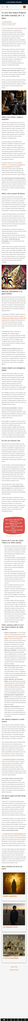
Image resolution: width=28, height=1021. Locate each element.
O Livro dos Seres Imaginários (16, 164)
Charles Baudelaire (18, 833)
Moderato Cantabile (14, 969)
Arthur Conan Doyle (19, 685)
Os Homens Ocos (10, 927)
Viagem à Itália (14, 966)
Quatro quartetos (10, 896)
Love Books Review (14, 2)
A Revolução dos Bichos (9, 759)
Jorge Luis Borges (6, 166)
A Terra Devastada (10, 958)
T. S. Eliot (15, 30)
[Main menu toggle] (24, 7)
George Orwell (20, 759)
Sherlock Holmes (8, 685)
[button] (2, 7)
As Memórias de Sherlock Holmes (10, 318)
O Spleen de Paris (7, 833)
